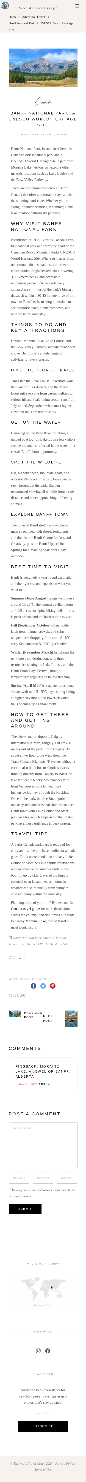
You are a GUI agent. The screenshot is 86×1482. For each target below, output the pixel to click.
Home (13, 17)
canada (48, 938)
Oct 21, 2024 (18, 995)
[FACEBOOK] (48, 1351)
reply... (46, 1084)
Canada (43, 101)
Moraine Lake (35, 921)
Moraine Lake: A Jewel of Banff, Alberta (43, 1071)
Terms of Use (43, 1469)
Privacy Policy (64, 1463)
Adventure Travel (33, 17)
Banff (62, 134)
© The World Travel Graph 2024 (31, 1463)
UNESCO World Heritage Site (46, 944)
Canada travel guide (25, 909)
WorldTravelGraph (38, 8)
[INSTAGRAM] (38, 1351)
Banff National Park (27, 938)
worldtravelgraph (28, 979)
